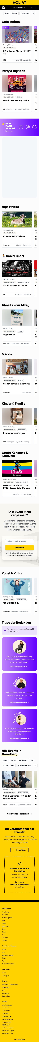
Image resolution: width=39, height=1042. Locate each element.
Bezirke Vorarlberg (8, 964)
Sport (3, 929)
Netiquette (5, 993)
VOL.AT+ (5, 915)
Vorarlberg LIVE (7, 918)
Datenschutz (6, 996)
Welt (3, 920)
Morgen (14, 13)
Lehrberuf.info (6, 1022)
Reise (4, 958)
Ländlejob (5, 1013)
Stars (3, 935)
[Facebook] (21, 127)
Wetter (4, 949)
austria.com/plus (7, 1028)
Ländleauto (5, 1008)
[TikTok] (34, 127)
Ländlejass (5, 976)
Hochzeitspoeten (7, 1019)
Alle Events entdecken (18, 814)
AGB (3, 990)
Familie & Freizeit (25, 765)
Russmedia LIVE (7, 1033)
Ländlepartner (6, 1016)
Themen (4, 940)
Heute (7, 13)
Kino (3, 952)
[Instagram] (27, 127)
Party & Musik (10, 765)
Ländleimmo (6, 1011)
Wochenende (25, 13)
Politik (4, 923)
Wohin (4, 961)
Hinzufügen (21, 850)
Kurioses (5, 937)
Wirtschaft (5, 926)
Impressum (5, 987)
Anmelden (19, 547)
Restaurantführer (7, 955)
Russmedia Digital (8, 1030)
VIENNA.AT (6, 1025)
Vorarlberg (5, 912)
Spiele (4, 973)
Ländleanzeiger (7, 1005)
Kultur (4, 932)
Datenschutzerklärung (15, 555)
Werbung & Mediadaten (10, 984)
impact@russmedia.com (19, 884)
